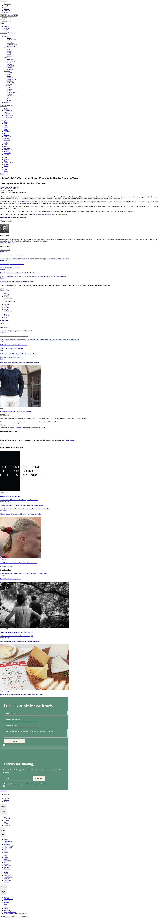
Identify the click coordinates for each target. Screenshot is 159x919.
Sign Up (3, 425)
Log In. (13, 301)
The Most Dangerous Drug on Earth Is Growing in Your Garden (16, 281)
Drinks (9, 38)
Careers (6, 908)
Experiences (7, 4)
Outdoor (9, 94)
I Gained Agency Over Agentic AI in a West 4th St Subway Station (20, 514)
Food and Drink (12, 92)
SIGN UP (38, 778)
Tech (8, 97)
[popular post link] (16, 331)
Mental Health (11, 79)
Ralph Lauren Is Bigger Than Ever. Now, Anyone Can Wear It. (16, 411)
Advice (9, 72)
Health (9, 76)
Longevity (10, 77)
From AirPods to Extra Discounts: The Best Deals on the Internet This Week (19, 362)
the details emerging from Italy (28, 202)
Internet (9, 56)
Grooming (10, 69)
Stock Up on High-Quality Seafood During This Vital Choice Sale (20, 641)
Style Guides (11, 66)
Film (8, 49)
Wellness (6, 9)
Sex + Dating (4, 628)
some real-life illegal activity (44, 214)
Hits (5, 817)
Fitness (9, 74)
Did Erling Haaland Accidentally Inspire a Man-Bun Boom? (18, 563)
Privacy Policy (29, 427)
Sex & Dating (11, 46)
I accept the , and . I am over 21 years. (23, 427)
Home (9, 90)
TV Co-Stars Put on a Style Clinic (10, 579)
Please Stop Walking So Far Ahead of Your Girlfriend (16, 632)
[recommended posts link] (20, 491)
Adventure (10, 43)
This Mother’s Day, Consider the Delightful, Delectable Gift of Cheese (21, 694)
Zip (18, 423)
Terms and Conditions (15, 427)
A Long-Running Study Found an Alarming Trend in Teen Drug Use (17, 272)
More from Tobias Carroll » (8, 242)
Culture (6, 5)
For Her (9, 95)
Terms (5, 904)
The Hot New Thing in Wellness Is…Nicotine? (12, 264)
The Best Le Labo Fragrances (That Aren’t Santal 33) (14, 336)
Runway (9, 64)
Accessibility (7, 910)
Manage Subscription (10, 912)
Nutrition (10, 81)
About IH (6, 897)
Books (9, 51)
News (9, 62)
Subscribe (10, 15)
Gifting (9, 100)
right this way (70, 440)
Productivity (10, 82)
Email (19, 422)
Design (9, 52)
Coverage (6, 820)
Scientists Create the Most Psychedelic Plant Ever (12, 255)
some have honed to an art (112, 197)
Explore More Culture (6, 566)
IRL (5, 822)
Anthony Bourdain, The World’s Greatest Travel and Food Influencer (22, 505)
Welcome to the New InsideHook (10, 496)
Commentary (11, 61)
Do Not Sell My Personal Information (15, 913)
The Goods (7, 10)
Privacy (6, 907)
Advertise (6, 902)
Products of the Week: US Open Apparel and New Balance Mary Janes (18, 353)
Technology (3, 510)
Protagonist (7, 825)
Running (9, 84)
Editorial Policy (8, 899)
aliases (44, 197)
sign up (105, 285)
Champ (6, 823)
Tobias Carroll (6, 187)
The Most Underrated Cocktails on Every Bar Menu (13, 345)
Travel (9, 41)
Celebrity (10, 59)
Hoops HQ (7, 12)
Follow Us (3, 15)
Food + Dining (11, 39)
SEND (14, 741)
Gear (1, 359)
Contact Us (7, 900)
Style (5, 7)
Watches (9, 67)
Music (9, 54)
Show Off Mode (12, 44)
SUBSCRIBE (8, 298)
